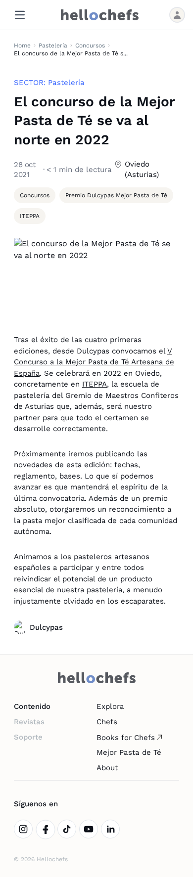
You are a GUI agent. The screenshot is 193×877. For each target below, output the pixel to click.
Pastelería (53, 45)
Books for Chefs (125, 737)
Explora (110, 706)
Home (22, 45)
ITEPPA (94, 384)
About (107, 767)
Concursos (90, 45)
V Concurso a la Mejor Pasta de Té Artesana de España (94, 362)
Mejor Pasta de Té (128, 752)
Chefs (106, 721)
